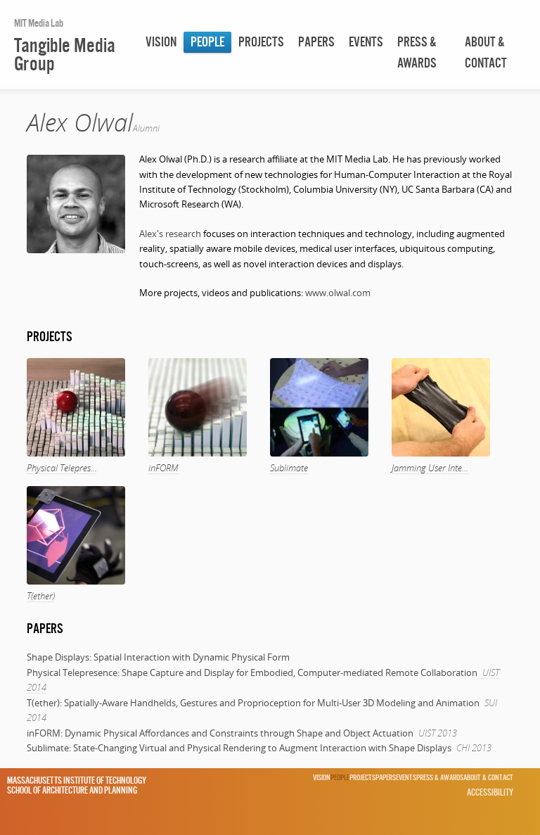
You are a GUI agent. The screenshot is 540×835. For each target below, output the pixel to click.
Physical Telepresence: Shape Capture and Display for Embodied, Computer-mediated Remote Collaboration (252, 672)
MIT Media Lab (38, 23)
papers (316, 41)
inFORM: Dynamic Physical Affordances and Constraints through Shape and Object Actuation (220, 733)
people (207, 41)
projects (261, 41)
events (366, 41)
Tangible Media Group (64, 54)
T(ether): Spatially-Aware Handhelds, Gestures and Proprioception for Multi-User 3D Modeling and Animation (253, 702)
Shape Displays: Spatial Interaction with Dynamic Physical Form (158, 657)
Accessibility (490, 792)
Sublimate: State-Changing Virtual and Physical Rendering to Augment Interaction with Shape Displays (239, 747)
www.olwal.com (338, 292)
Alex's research (170, 233)
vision (161, 41)
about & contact (486, 52)
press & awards (417, 52)
